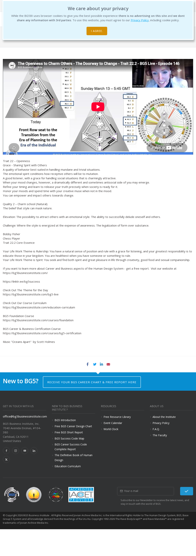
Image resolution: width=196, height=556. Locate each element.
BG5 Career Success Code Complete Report (71, 447)
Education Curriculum (68, 466)
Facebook (88, 364)
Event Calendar (113, 423)
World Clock (111, 429)
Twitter (94, 364)
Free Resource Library (117, 417)
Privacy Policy (140, 20)
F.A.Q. (156, 429)
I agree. (97, 31)
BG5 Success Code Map (69, 438)
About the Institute (164, 417)
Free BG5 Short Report (69, 432)
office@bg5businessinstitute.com (25, 416)
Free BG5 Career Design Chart (73, 426)
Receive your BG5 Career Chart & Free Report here (91, 382)
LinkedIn (101, 364)
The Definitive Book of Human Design (73, 457)
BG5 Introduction (65, 420)
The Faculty (160, 435)
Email (108, 364)
